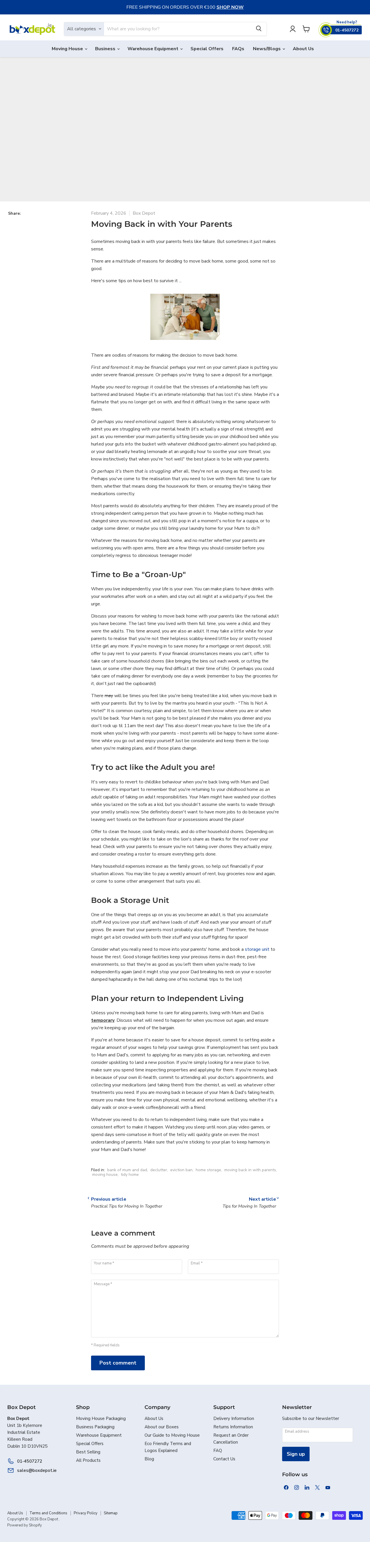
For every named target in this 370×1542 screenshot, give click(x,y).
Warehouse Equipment (153, 49)
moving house (105, 1174)
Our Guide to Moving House (172, 1435)
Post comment (117, 1362)
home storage (208, 1170)
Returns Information (233, 1427)
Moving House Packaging (101, 1418)
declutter (158, 1170)
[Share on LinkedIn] (30, 219)
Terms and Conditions (48, 1513)
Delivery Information (233, 1418)
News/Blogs (267, 49)
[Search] (259, 28)
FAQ (217, 1450)
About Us (303, 49)
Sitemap (111, 1513)
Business (105, 49)
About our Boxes (162, 1427)
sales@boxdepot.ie (37, 1470)
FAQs (238, 49)
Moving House (68, 49)
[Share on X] (20, 219)
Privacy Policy (85, 1513)
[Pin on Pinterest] (39, 219)
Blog (149, 1459)
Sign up (296, 1454)
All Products (88, 1460)
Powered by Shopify (24, 1525)
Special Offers (206, 49)
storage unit (257, 949)
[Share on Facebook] (11, 219)
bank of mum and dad (127, 1170)
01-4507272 (29, 1461)
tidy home (130, 1174)
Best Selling (88, 1452)
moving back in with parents (250, 1170)
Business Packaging (95, 1427)
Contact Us (224, 1459)
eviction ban (181, 1170)
